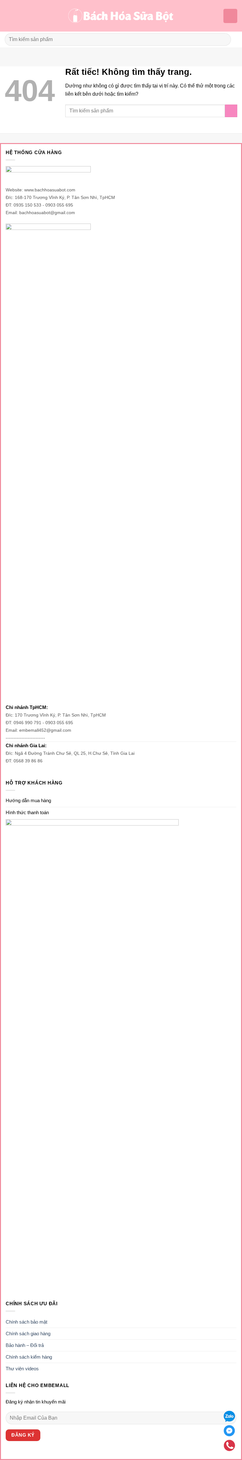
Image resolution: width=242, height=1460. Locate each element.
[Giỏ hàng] (230, 16)
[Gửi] (223, 39)
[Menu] (8, 15)
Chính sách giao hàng (28, 1333)
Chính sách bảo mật (26, 1322)
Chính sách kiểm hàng (29, 1357)
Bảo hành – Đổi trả (25, 1345)
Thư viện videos (22, 1368)
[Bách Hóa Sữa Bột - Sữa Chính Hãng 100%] (121, 15)
